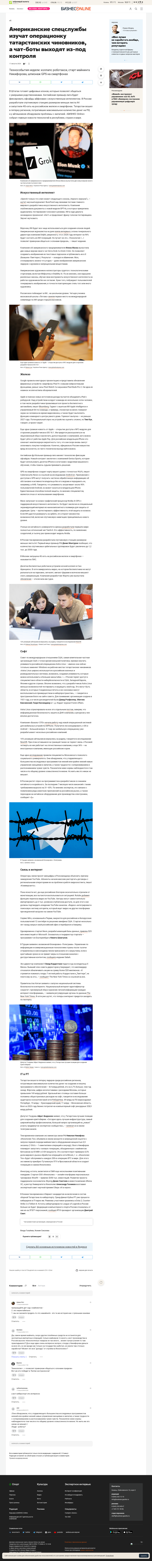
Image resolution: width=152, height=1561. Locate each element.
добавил (85, 895)
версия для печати (86, 1270)
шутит (23, 202)
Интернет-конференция (73, 1491)
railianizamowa (22, 1388)
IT (10, 20)
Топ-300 (68, 1517)
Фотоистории (42, 1503)
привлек (84, 931)
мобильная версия (73, 1532)
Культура (42, 1484)
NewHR (78, 642)
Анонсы (40, 1491)
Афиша (11, 1491)
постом (69, 709)
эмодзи (21, 1317)
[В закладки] (101, 75)
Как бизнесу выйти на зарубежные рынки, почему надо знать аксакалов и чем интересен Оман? (130, 52)
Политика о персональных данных (76, 1542)
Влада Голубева (27, 1231)
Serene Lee (29, 367)
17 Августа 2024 (15, 64)
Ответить (15, 1321)
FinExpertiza (57, 1100)
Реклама (41, 1509)
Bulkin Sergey (30, 1067)
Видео (39, 1495)
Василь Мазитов (134, 28)
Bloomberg (44, 406)
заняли (51, 296)
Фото (39, 1499)
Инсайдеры (69, 1503)
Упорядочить (85, 1286)
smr (18, 1408)
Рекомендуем (129, 91)
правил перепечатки (86, 1550)
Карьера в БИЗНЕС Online (18, 1513)
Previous (112, 60)
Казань (106, 2)
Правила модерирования (18, 1458)
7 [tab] (127, 110)
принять (144, 1556)
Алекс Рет (20, 1302)
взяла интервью (62, 231)
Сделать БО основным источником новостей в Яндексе (56, 1246)
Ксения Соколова (42, 1231)
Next (140, 60)
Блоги (11, 1499)
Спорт (15, 1484)
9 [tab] (129, 110)
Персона (12, 1495)
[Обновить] (101, 1282)
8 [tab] (128, 110)
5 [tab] (125, 110)
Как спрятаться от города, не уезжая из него (137, 95)
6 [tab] (126, 110)
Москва (121, 2)
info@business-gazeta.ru (120, 1499)
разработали (68, 527)
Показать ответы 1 (19, 1357)
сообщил (52, 1210)
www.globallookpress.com (57, 186)
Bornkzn (19, 1330)
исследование (36, 755)
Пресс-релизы (14, 1503)
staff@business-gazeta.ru (121, 1516)
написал (70, 1126)
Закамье (20, 9)
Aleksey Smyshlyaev (32, 644)
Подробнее (110, 1556)
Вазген (19, 1363)
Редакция (13, 1509)
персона (115, 22)
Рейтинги (68, 1499)
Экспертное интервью (78, 1484)
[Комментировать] (101, 69)
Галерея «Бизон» (71, 1513)
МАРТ (130, 30)
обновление (25, 579)
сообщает (44, 977)
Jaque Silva (29, 186)
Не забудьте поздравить (74, 1495)
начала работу (51, 722)
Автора (41, 1286)
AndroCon (70, 475)
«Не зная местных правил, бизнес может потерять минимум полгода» (129, 41)
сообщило (51, 957)
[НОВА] (39, 9)
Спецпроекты (70, 1509)
